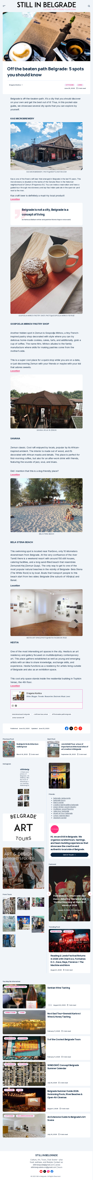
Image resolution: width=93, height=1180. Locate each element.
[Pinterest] (16, 705)
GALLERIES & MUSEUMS (25, 1116)
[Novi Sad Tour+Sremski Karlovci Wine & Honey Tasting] (24, 1022)
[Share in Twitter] (71, 728)
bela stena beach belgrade (21, 714)
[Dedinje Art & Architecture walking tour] (9, 749)
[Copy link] (80, 728)
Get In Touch (68, 855)
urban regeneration (61, 815)
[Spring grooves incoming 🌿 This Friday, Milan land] (26, 797)
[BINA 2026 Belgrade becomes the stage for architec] (26, 804)
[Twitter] (44, 1171)
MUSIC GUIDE (56, 931)
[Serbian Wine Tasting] (24, 996)
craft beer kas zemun (41, 714)
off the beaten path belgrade (61, 714)
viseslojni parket (59, 818)
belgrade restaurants (62, 798)
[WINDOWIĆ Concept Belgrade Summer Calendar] (24, 1074)
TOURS (22, 1012)
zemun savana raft (18, 718)
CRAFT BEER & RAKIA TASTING (15, 987)
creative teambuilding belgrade (65, 805)
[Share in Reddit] (75, 728)
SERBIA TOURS (10, 1012)
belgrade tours (59, 800)
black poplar (58, 802)
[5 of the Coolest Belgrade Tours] (24, 1048)
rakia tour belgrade (61, 811)
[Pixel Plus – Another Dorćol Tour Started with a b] (20, 804)
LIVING (80, 85)
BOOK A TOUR (10, 1038)
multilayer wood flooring (63, 809)
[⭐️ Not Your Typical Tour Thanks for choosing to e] (20, 797)
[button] (4, 6)
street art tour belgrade (62, 813)
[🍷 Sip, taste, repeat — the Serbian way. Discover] (20, 791)
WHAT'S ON (68, 931)
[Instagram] (13, 705)
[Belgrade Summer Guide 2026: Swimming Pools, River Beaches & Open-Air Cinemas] (24, 1100)
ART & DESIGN (10, 1064)
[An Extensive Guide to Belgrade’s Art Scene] (24, 1126)
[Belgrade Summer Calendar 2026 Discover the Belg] (26, 791)
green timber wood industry (64, 807)
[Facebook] (52, 1171)
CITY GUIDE (70, 85)
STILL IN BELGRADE (46, 1155)
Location (15, 199)
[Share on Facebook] (66, 728)
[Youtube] (41, 1171)
